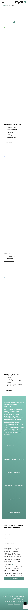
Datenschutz (17, 604)
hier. (12, 564)
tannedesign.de (20, 601)
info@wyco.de (17, 598)
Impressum (10, 604)
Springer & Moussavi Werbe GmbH (17, 600)
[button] (9, 142)
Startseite (4, 5)
